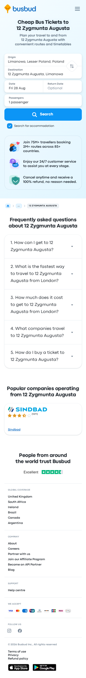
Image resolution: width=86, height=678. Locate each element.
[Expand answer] (72, 246)
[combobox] (43, 60)
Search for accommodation (34, 126)
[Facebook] (20, 630)
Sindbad (14, 429)
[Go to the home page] (20, 8)
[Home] (8, 206)
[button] (71, 66)
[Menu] (77, 9)
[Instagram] (10, 630)
